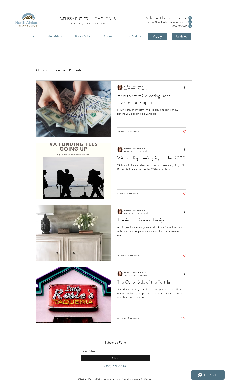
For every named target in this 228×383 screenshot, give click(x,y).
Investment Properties (68, 70)
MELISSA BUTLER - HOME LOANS (88, 18)
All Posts (41, 70)
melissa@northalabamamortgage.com (167, 22)
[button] (188, 71)
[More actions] (186, 87)
